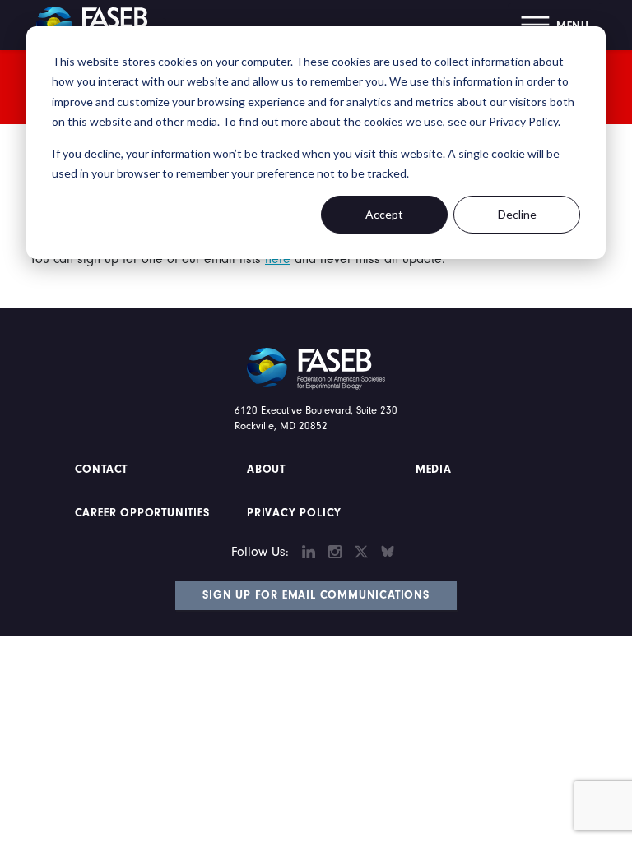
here (277, 259)
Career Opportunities (140, 513)
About (266, 469)
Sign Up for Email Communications (316, 595)
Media (434, 469)
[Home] (98, 24)
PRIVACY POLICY (294, 513)
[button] (555, 25)
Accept (384, 214)
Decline (517, 214)
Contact (103, 469)
